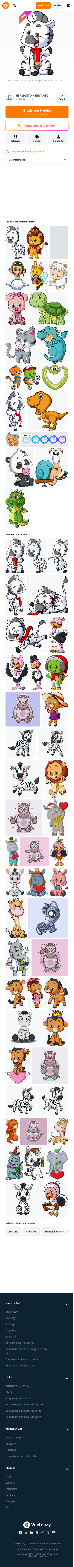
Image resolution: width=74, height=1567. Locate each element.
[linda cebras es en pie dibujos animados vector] (25, 1197)
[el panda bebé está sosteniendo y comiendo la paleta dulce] (20, 585)
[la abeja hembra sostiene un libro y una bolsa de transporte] (14, 310)
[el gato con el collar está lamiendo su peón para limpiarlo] (55, 517)
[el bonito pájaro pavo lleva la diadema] (45, 1089)
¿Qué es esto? (38, 151)
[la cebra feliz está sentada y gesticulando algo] (15, 674)
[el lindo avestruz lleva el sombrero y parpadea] (57, 833)
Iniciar (57, 5)
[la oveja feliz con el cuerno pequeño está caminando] (35, 1310)
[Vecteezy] (5, 5)
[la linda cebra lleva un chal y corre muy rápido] (26, 795)
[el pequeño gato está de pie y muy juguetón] (21, 383)
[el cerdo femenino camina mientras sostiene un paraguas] (15, 277)
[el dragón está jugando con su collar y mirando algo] (44, 1486)
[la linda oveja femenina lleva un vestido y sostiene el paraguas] (14, 1310)
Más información (17, 159)
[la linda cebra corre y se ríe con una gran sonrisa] (16, 710)
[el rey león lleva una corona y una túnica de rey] (37, 242)
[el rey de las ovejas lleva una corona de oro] (18, 1383)
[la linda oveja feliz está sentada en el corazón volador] (44, 1383)
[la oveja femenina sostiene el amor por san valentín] (19, 907)
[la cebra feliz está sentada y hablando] (26, 755)
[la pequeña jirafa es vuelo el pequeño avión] (37, 275)
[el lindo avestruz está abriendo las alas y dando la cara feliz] (37, 833)
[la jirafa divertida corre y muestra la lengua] (44, 1519)
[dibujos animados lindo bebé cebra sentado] (15, 1119)
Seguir (62, 99)
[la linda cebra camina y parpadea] (15, 488)
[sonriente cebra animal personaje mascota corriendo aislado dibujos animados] (20, 1089)
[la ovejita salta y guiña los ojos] (54, 1272)
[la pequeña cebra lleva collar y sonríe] (15, 242)
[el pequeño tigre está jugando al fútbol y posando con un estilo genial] (46, 416)
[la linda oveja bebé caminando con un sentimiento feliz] (33, 310)
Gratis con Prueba (37, 112)
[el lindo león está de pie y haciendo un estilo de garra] (17, 1017)
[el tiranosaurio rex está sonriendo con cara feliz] (26, 529)
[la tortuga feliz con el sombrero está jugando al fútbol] (14, 454)
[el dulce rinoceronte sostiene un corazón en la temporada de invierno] (37, 1119)
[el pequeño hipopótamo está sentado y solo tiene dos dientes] (15, 1150)
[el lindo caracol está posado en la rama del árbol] (22, 626)
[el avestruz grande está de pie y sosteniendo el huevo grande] (15, 833)
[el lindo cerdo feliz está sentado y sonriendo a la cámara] (56, 312)
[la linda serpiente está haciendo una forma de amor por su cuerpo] (37, 454)
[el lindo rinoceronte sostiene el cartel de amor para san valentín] (18, 1055)
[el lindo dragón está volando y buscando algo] (21, 422)
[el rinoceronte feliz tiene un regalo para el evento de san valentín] (38, 1051)
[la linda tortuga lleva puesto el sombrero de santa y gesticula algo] (17, 871)
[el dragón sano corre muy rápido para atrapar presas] (51, 626)
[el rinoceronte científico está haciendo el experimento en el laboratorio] (18, 1236)
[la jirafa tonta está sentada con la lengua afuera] (36, 1156)
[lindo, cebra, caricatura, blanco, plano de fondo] (48, 905)
